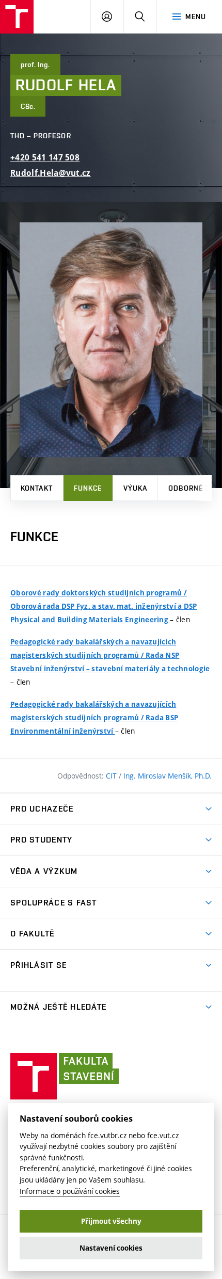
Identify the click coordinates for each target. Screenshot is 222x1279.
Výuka (135, 488)
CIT (112, 776)
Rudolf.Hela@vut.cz (50, 173)
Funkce (88, 488)
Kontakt (37, 488)
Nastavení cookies (111, 1248)
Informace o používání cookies (70, 1191)
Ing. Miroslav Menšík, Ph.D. (167, 776)
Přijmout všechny (111, 1221)
